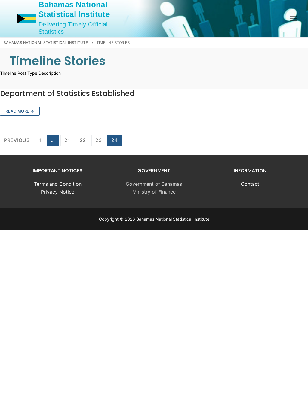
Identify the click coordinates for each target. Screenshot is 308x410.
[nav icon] (293, 18)
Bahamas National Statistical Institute (74, 9)
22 (83, 140)
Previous (16, 140)
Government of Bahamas (154, 184)
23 (98, 140)
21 (67, 140)
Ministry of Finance (154, 192)
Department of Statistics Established (67, 93)
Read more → (19, 111)
